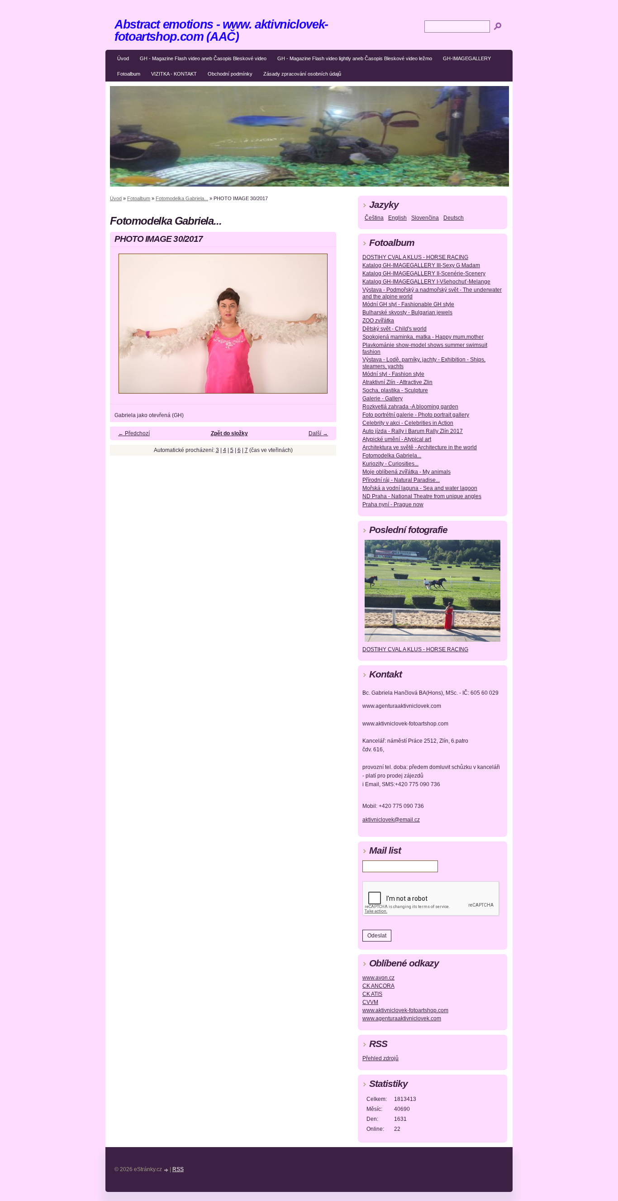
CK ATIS (372, 994)
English (397, 218)
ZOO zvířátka (378, 320)
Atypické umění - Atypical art (396, 439)
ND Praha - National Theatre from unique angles (421, 496)
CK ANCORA (378, 986)
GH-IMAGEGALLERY (467, 58)
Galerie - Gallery (382, 398)
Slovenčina (425, 218)
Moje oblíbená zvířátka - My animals (406, 472)
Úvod (123, 58)
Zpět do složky (229, 433)
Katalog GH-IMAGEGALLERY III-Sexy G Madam (421, 265)
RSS (178, 1169)
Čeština (374, 218)
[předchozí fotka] (124, 327)
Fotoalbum (128, 74)
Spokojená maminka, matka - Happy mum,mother (423, 337)
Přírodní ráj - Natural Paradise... (401, 480)
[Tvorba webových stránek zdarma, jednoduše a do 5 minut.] (166, 1170)
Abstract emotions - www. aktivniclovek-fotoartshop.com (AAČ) (221, 30)
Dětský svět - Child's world (394, 329)
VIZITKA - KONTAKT (174, 74)
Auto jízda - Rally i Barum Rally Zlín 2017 (412, 431)
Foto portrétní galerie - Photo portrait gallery (415, 415)
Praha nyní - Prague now (392, 504)
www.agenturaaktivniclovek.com (401, 1018)
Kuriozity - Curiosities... (390, 464)
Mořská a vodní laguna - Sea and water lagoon (419, 488)
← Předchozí (134, 433)
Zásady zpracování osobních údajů (302, 74)
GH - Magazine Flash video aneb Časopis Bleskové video (203, 58)
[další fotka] (321, 327)
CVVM (370, 1002)
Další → (318, 433)
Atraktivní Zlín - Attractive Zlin (397, 382)
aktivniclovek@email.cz (391, 820)
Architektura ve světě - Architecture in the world (419, 447)
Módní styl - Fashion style (393, 374)
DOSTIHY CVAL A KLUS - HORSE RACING (415, 257)
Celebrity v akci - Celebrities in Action (407, 423)
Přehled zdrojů (380, 1058)
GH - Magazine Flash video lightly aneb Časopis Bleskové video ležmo (354, 58)
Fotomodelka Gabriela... (182, 198)
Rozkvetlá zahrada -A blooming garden (410, 407)
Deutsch (453, 218)
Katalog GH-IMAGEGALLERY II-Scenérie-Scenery (423, 273)
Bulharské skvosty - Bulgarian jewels (407, 312)
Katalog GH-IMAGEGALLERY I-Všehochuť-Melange (426, 282)
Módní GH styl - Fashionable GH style (408, 304)
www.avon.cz (378, 978)
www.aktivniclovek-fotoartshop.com (405, 1010)
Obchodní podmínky (230, 74)
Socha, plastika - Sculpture (395, 390)
